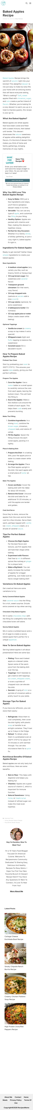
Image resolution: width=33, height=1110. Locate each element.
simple (5, 255)
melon (10, 385)
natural (18, 134)
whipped (15, 526)
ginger (28, 561)
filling (13, 216)
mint (26, 690)
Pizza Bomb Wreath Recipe (12, 822)
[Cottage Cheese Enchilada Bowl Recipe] (15, 924)
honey (10, 798)
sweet (24, 95)
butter (23, 473)
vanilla (28, 523)
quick (28, 749)
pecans (21, 296)
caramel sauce (13, 601)
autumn (15, 81)
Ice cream (12, 679)
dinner (27, 234)
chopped (11, 429)
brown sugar (13, 426)
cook (20, 408)
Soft (19, 95)
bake (11, 370)
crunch (15, 299)
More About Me (16, 891)
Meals (5, 1100)
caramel (24, 279)
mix (19, 558)
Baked (5, 78)
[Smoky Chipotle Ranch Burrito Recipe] (15, 954)
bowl (16, 423)
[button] (26, 3)
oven (25, 364)
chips (24, 616)
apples (11, 763)
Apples (11, 78)
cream (8, 526)
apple (16, 213)
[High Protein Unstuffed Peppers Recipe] (15, 1014)
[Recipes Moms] (3, 3)
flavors (5, 104)
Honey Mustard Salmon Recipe (13, 820)
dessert (25, 84)
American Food (9, 818)
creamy (28, 328)
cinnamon (21, 98)
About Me (8, 1097)
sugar (28, 98)
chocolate (17, 616)
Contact (18, 1097)
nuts (8, 101)
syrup (23, 798)
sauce (20, 529)
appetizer (13, 640)
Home (26, 1097)
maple (18, 798)
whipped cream (23, 679)
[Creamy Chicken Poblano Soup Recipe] (15, 984)
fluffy (10, 340)
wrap (10, 725)
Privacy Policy (16, 1100)
